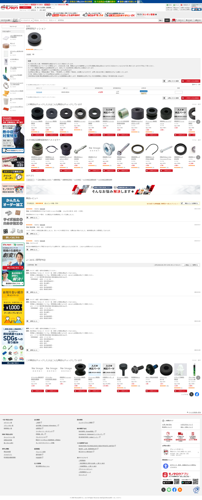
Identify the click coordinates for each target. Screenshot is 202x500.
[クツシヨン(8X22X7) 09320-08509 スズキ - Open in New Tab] (37, 369)
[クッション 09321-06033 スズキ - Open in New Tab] (123, 369)
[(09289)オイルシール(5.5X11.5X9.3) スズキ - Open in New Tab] (37, 149)
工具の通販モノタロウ (44, 179)
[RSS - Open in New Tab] (180, 491)
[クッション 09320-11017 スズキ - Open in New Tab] (152, 113)
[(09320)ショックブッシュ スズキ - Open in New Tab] (166, 113)
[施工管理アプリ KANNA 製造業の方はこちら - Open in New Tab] (13, 285)
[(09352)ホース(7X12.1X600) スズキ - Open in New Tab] (152, 149)
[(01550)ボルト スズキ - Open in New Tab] (137, 369)
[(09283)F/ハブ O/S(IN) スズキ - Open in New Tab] (180, 149)
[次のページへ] (198, 122)
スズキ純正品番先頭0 (89, 179)
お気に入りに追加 (173, 81)
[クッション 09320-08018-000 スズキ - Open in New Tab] (66, 113)
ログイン (25, 7)
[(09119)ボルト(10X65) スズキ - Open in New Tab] (80, 149)
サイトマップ (83, 475)
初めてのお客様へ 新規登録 (44, 7)
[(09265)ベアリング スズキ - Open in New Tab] (195, 149)
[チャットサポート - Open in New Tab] (176, 7)
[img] (9, 7)
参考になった (33, 217)
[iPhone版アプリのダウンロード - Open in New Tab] (171, 482)
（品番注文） (15, 20)
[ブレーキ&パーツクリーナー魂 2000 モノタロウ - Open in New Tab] (195, 369)
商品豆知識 (7, 451)
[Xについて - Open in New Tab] (163, 491)
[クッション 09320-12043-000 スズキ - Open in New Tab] (80, 369)
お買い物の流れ (167, 424)
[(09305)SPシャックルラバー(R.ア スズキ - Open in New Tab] (66, 149)
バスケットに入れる (192, 81)
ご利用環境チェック (85, 472)
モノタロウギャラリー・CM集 (45, 443)
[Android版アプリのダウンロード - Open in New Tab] (190, 482)
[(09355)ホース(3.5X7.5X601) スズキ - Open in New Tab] (51, 149)
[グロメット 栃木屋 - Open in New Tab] (166, 369)
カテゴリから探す (5, 20)
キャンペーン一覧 (9, 437)
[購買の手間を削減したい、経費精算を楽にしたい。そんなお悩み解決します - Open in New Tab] (113, 190)
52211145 (39, 92)
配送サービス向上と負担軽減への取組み (48, 440)
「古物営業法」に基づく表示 (87, 466)
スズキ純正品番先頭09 (105, 179)
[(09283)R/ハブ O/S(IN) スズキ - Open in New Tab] (137, 149)
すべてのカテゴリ (25, 20)
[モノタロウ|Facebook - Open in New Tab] (174, 491)
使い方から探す (8, 443)
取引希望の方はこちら (43, 466)
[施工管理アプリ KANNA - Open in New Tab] (13, 269)
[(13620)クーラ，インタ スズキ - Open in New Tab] (109, 369)
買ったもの (189, 20)
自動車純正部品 (67, 179)
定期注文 (33, 10)
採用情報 (37, 449)
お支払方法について (187, 424)
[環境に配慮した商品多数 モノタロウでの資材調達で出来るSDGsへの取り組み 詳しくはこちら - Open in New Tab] (13, 364)
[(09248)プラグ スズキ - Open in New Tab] (109, 149)
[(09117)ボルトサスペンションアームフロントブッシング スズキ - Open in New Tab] (166, 149)
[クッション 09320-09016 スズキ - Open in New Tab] (37, 113)
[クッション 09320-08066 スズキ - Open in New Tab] (94, 113)
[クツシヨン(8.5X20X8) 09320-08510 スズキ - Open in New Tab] (51, 369)
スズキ (28, 26)
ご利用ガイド (169, 420)
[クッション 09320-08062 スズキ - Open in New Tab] (195, 113)
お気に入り (198, 20)
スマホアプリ (8, 454)
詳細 (160, 20)
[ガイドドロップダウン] (185, 9)
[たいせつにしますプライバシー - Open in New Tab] (196, 489)
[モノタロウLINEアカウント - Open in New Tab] (169, 491)
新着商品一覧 (8, 428)
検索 (167, 20)
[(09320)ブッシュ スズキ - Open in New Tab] (180, 113)
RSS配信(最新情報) (10, 457)
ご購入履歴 (42, 10)
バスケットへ (38, 135)
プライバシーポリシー (85, 469)
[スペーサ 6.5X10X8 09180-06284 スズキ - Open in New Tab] (123, 113)
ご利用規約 (82, 460)
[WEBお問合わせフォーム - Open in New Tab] (169, 7)
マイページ (23, 10)
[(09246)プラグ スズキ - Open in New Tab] (94, 149)
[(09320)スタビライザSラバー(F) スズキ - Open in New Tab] (137, 113)
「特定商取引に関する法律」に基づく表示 (92, 463)
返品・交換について (187, 427)
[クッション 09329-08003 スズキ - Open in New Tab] (94, 369)
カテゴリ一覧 (8, 422)
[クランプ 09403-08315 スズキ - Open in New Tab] (180, 369)
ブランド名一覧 (8, 425)
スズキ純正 (77, 179)
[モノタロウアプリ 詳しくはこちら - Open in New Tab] (180, 474)
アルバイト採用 (40, 452)
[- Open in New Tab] (168, 436)
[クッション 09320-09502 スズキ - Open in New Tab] (51, 113)
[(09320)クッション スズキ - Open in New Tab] (80, 113)
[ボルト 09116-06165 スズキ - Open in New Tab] (152, 369)
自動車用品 (57, 179)
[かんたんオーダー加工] (13, 240)
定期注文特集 (8, 440)
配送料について (167, 427)
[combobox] (95, 20)
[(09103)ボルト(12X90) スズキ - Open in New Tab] (123, 149)
